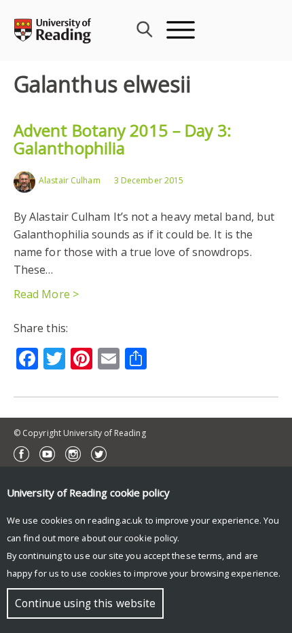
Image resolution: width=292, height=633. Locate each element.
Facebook (21, 454)
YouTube (47, 454)
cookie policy (150, 538)
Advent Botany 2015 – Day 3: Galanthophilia (123, 139)
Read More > (46, 294)
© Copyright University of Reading (80, 433)
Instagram (73, 454)
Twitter (99, 454)
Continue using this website (85, 603)
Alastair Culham (70, 180)
